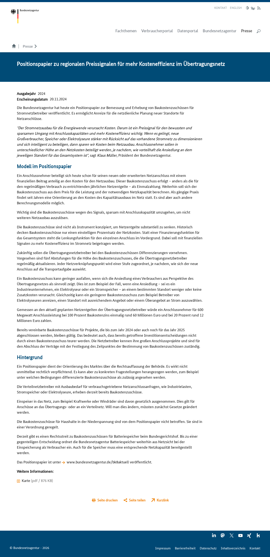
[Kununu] (258, 537)
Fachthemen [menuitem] (126, 30)
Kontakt (220, 7)
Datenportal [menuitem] (187, 30)
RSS (259, 8)
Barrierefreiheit (185, 548)
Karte (37, 480)
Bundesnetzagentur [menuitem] (219, 30)
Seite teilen (137, 500)
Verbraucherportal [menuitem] (157, 30)
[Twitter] (231, 537)
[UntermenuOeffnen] (35, 45)
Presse (28, 45)
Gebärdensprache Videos (253, 8)
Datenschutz (208, 548)
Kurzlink (163, 500)
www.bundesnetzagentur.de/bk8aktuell (98, 461)
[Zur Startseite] (24, 16)
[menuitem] (246, 31)
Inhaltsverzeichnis (233, 548)
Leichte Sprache (248, 8)
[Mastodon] (223, 537)
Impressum (163, 548)
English (236, 7)
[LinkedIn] (214, 537)
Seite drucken (107, 500)
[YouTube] (240, 537)
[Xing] (249, 537)
